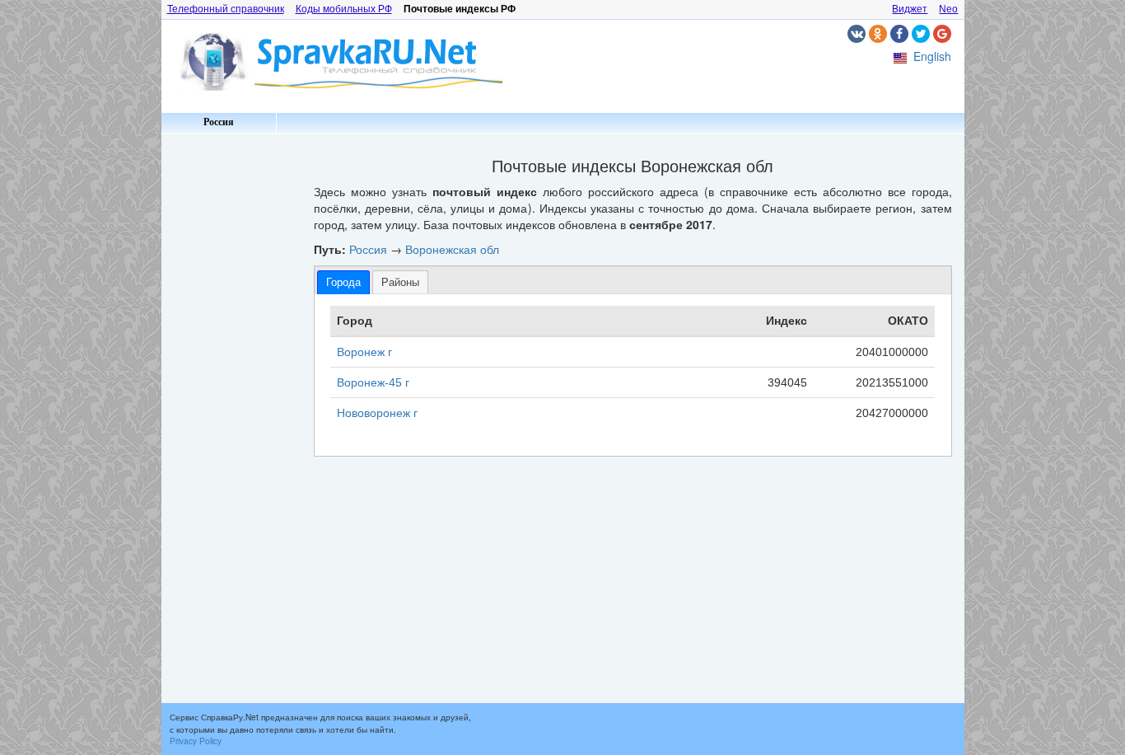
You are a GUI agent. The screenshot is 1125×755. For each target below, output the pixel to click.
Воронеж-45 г (373, 382)
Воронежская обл (452, 249)
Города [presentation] (343, 282)
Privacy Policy (196, 741)
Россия (218, 122)
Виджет (909, 9)
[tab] (343, 282)
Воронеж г (364, 352)
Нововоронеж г (377, 413)
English (932, 56)
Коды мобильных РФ (344, 9)
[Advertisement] (231, 387)
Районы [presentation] (400, 282)
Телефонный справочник (225, 9)
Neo (948, 9)
